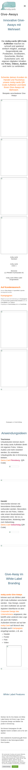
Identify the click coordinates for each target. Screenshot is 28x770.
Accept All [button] (15, 766)
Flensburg (15, 460)
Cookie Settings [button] (6, 766)
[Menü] (24, 6)
